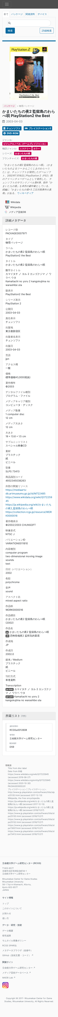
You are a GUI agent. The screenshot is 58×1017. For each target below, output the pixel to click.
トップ (5, 903)
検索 (10, 30)
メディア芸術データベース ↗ (16, 972)
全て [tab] (6, 14)
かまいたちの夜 (22, 153)
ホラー (36, 148)
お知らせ (6, 913)
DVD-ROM (12, 133)
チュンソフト (13, 128)
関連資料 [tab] (30, 14)
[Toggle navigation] (6, 4)
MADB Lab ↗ (8, 977)
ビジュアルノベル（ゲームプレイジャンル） (25, 143)
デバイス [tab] (42, 14)
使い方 (5, 918)
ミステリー (25, 148)
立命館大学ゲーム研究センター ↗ (18, 968)
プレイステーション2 (39, 128)
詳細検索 (47, 30)
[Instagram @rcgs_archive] (5, 985)
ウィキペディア (25, 193)
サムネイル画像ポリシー (14, 940)
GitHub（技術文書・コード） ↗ (17, 955)
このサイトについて (12, 908)
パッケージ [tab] (17, 14)
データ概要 (7, 930)
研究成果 (6, 935)
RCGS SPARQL (9, 945)
